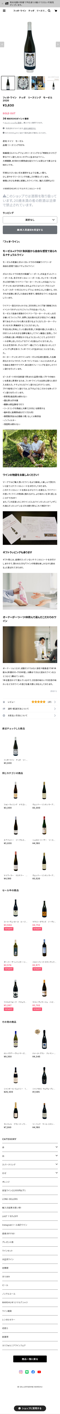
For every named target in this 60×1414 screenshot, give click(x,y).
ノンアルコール (8, 1294)
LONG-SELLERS (10, 1199)
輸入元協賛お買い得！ (12, 1207)
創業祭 (5, 1337)
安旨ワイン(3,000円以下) (14, 1190)
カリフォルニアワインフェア (14, 1345)
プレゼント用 (8, 1242)
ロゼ (4, 1173)
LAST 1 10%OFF (10, 1216)
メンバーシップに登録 (13, 123)
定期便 (5, 1268)
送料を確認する (30, 128)
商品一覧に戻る (30, 1359)
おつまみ (6, 1276)
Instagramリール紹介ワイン (14, 1225)
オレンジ (6, 1182)
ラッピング (8, 212)
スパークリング (8, 1164)
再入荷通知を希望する (31, 229)
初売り (5, 1328)
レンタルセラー (8, 1319)
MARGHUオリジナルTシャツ (15, 1302)
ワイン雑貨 (7, 1311)
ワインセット (7, 1251)
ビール (5, 1285)
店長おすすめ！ (8, 1233)
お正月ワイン (8, 1259)
